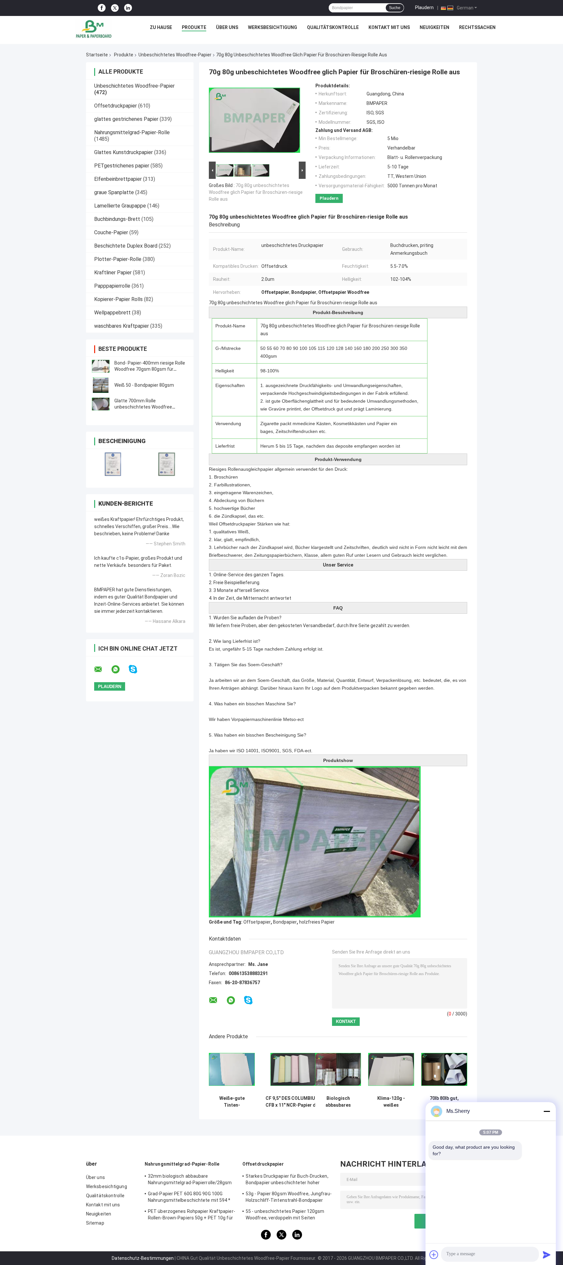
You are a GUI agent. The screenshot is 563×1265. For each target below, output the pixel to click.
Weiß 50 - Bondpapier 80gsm (144, 385)
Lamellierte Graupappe (120, 206)
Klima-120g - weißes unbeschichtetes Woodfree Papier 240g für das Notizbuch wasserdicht (391, 1102)
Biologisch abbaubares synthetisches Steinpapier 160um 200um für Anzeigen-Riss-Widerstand (338, 1102)
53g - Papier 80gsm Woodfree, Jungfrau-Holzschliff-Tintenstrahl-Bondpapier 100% (289, 1198)
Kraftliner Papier (113, 272)
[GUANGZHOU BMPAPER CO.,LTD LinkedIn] (128, 8)
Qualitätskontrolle (333, 27)
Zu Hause (161, 27)
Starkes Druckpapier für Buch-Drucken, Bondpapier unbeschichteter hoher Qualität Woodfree (287, 1180)
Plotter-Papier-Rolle (117, 259)
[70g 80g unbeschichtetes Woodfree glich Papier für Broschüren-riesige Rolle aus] (254, 121)
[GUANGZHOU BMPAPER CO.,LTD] (93, 29)
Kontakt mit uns (389, 27)
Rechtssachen (477, 27)
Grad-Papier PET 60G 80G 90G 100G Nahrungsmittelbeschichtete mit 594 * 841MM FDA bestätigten (189, 1198)
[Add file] (434, 1254)
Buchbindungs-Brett (117, 219)
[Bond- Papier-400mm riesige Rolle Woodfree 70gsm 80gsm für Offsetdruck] (100, 366)
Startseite (97, 54)
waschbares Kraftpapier (121, 326)
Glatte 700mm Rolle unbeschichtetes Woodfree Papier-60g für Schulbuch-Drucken (150, 407)
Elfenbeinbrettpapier (118, 179)
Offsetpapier (257, 922)
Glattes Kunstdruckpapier (123, 152)
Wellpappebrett (112, 312)
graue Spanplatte (114, 192)
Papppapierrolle (112, 286)
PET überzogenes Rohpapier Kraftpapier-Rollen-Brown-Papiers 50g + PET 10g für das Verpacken (191, 1215)
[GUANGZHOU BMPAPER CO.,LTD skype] (137, 669)
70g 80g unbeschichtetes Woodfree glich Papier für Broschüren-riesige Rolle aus (256, 192)
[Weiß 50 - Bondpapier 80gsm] (100, 385)
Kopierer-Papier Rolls (118, 299)
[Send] (546, 1254)
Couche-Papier (111, 232)
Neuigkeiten (434, 27)
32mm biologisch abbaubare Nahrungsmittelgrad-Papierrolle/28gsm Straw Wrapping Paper (190, 1180)
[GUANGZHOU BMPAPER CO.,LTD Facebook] (102, 8)
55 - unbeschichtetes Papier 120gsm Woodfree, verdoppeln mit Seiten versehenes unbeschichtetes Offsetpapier (285, 1215)
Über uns (227, 27)
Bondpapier (285, 922)
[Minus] (547, 1111)
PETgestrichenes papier (121, 166)
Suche (394, 8)
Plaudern (424, 7)
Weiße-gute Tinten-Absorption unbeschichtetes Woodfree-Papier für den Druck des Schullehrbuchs (231, 1102)
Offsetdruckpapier (115, 106)
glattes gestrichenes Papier (126, 119)
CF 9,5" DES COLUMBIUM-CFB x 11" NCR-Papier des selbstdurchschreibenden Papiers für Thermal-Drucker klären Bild (293, 1102)
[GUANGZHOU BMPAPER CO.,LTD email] (102, 669)
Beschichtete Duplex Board (125, 246)
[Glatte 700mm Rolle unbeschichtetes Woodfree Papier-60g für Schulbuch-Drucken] (100, 404)
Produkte (194, 27)
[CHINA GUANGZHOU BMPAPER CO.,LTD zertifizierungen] (113, 464)
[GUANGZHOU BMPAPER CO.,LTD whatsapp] (119, 669)
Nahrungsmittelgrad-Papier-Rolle (132, 132)
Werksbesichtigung (272, 27)
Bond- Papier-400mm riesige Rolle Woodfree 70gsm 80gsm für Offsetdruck (149, 369)
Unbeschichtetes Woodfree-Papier (174, 54)
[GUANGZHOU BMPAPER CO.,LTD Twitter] (114, 8)
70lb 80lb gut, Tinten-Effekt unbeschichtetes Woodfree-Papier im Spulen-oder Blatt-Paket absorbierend (444, 1102)
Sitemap (95, 1223)
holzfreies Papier (317, 922)
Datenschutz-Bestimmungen (143, 1258)
